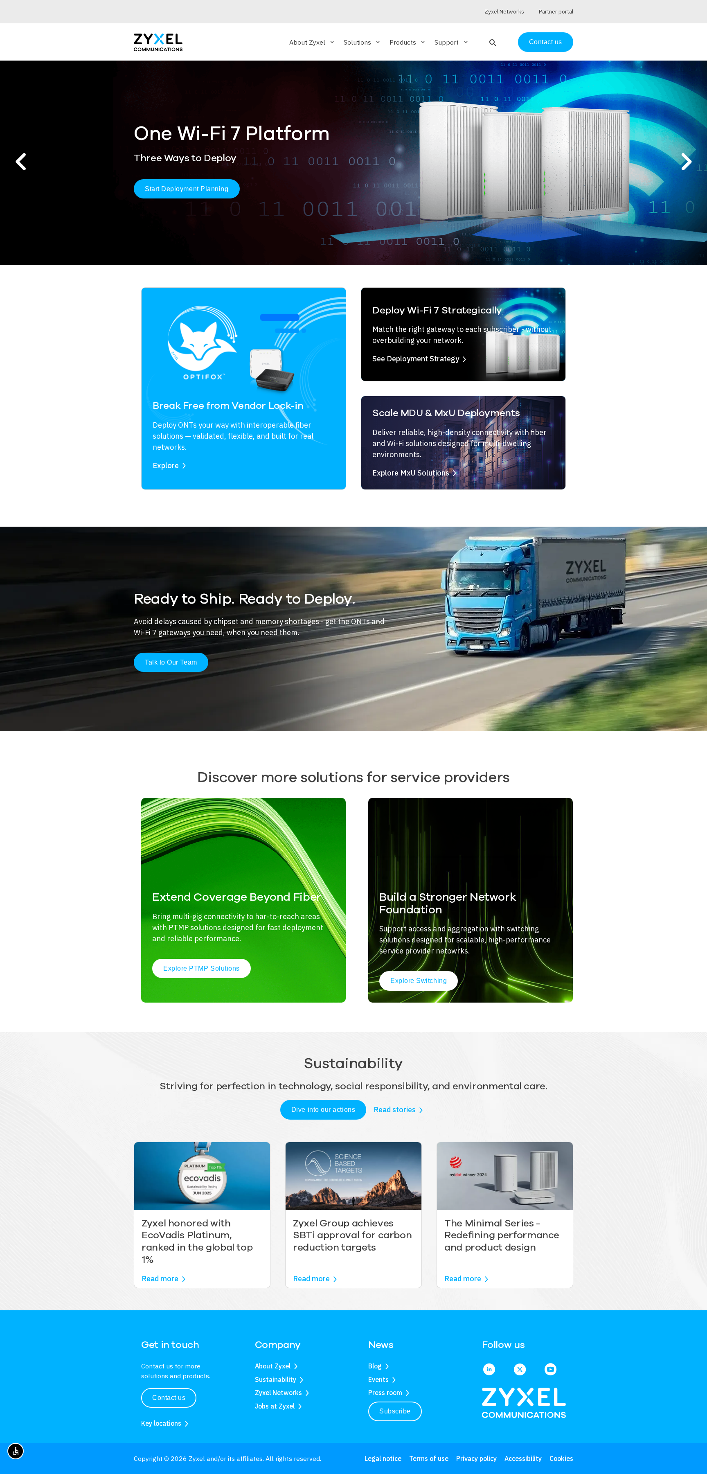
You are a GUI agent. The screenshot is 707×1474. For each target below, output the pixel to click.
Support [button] (452, 42)
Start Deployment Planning (187, 188)
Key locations (161, 1423)
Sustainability (275, 1379)
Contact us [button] (168, 1397)
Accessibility (523, 1458)
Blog (375, 1366)
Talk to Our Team (171, 662)
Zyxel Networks (278, 1392)
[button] (492, 42)
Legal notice (383, 1458)
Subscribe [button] (395, 1411)
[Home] (158, 41)
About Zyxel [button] (312, 42)
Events (378, 1379)
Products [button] (408, 42)
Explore (166, 465)
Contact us (545, 41)
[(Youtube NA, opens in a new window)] (550, 1370)
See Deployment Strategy (415, 358)
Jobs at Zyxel (275, 1406)
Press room (385, 1392)
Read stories (395, 1109)
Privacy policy (476, 1458)
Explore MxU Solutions (410, 473)
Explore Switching (418, 980)
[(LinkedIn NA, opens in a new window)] (489, 1370)
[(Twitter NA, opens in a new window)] (520, 1370)
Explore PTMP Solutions (201, 968)
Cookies (561, 1458)
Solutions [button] (362, 42)
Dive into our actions (323, 1109)
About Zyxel (272, 1366)
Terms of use (428, 1458)
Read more (160, 1278)
